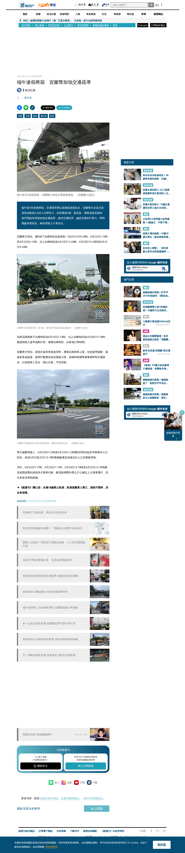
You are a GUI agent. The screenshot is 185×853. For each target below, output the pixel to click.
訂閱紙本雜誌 (158, 25)
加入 (56, 782)
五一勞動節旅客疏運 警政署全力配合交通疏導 (49, 655)
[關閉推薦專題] (182, 412)
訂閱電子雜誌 (46, 831)
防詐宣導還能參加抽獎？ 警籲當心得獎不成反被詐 (53, 528)
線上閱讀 (96, 808)
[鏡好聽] (80, 5)
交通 (28, 115)
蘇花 (52, 115)
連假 (35, 115)
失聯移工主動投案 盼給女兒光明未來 (45, 512)
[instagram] (157, 830)
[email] (164, 830)
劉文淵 (27, 97)
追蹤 (69, 782)
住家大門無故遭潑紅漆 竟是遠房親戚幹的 (47, 560)
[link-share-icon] (32, 107)
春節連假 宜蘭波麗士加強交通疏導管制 (45, 591)
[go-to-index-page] (26, 5)
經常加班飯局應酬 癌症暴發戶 (156, 352)
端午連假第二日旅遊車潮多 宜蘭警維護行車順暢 (50, 607)
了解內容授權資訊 (92, 798)
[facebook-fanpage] (151, 830)
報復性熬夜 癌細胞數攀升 (37, 734)
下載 (95, 782)
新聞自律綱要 (90, 831)
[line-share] (25, 107)
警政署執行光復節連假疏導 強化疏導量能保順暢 (50, 639)
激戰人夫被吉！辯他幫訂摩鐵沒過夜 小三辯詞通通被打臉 (54, 544)
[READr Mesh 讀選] (105, 4)
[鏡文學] (93, 5)
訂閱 (82, 782)
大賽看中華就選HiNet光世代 (156, 323)
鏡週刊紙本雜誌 (49, 798)
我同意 (161, 845)
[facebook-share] (19, 107)
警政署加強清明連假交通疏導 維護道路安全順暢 (50, 575)
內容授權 (61, 831)
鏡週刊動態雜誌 (70, 798)
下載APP (74, 831)
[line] (142, 830)
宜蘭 (20, 115)
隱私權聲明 (51, 846)
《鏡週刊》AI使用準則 (112, 831)
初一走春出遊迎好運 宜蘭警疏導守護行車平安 (49, 623)
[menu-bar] (161, 5)
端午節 (44, 115)
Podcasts (143, 25)
